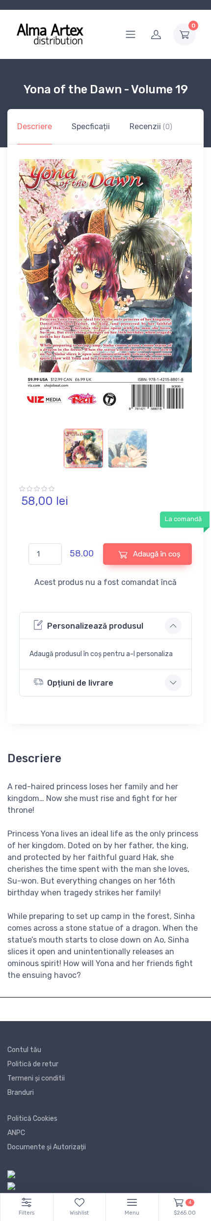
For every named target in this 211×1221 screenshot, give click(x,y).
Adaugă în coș (156, 554)
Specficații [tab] (91, 126)
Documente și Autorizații (46, 1147)
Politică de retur (32, 1064)
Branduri (20, 1092)
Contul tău (24, 1050)
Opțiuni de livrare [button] (80, 683)
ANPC (16, 1133)
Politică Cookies (32, 1118)
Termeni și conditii (36, 1078)
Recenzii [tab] (151, 126)
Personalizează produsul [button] (95, 626)
